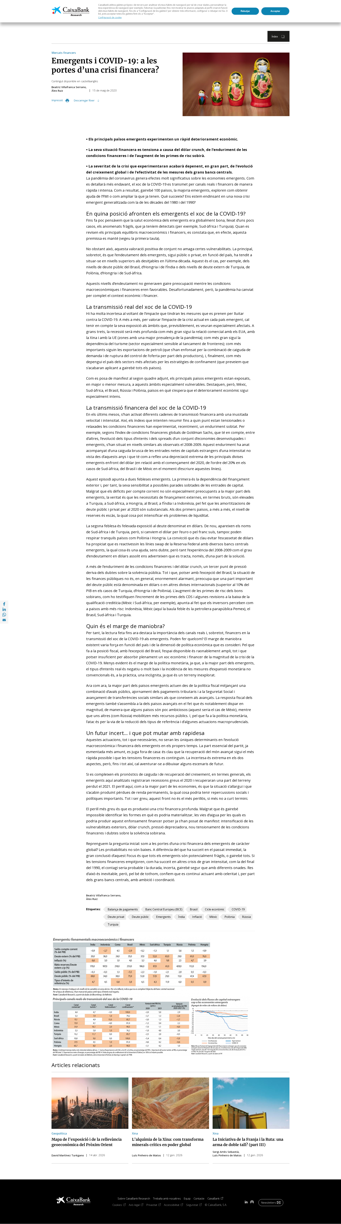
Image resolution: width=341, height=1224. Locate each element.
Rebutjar (245, 11)
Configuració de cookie (110, 17)
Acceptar (275, 11)
